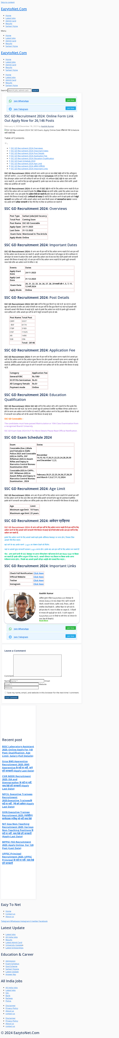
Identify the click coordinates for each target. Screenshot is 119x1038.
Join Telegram (21, 109)
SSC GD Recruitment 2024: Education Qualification (32, 158)
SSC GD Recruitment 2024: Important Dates (29, 151)
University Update (14, 945)
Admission (10, 961)
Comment (8, 676)
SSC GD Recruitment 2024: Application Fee (29, 156)
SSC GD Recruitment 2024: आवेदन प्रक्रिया (28, 166)
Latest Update (12, 971)
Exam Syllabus (12, 963)
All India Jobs (12, 937)
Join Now (70, 100)
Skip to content (8, 2)
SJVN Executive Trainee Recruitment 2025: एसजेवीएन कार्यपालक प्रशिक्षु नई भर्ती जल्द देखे (17, 815)
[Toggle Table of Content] (6, 143)
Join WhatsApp (21, 101)
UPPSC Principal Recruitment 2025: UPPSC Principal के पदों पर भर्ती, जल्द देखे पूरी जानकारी (18, 858)
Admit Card (11, 21)
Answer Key (11, 974)
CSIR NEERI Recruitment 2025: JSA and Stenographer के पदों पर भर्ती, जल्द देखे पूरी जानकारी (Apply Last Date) (17, 782)
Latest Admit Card (14, 942)
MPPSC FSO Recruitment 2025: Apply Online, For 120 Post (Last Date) (17, 845)
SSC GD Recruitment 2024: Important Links (29, 168)
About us (10, 1011)
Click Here (38, 573)
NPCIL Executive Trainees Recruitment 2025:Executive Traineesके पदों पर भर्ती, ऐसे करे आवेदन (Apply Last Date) (18, 800)
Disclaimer (10, 1005)
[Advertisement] (18, 719)
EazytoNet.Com (14, 9)
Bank (8, 995)
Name (7, 681)
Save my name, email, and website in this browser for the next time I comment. (43, 692)
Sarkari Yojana (12, 969)
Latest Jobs (11, 18)
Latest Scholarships (14, 947)
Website (42, 684)
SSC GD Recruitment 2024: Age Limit (26, 163)
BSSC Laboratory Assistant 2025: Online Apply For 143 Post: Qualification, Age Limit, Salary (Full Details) (18, 751)
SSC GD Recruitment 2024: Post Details (27, 153)
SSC (7, 993)
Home (8, 15)
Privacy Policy (12, 1008)
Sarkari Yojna (12, 26)
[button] (59, 30)
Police (9, 1001)
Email (47, 681)
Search (4, 90)
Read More (43, 620)
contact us (10, 1013)
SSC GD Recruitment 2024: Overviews (27, 148)
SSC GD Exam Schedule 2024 (23, 161)
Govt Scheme (11, 966)
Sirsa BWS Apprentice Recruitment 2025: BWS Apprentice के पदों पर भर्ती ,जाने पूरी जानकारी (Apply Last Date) (18, 766)
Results (9, 23)
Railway (9, 998)
